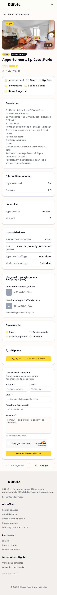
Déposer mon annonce (13, 518)
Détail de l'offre (9, 514)
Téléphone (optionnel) (17, 405)
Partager (44, 465)
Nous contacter (9, 545)
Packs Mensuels (10, 510)
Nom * (33, 385)
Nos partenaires (10, 523)
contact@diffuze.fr (15, 497)
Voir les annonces (11, 549)
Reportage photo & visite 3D (15, 527)
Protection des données (13, 567)
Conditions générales (12, 562)
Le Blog (5, 540)
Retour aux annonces (18, 14)
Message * (11, 415)
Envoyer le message (26, 453)
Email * (9, 395)
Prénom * (10, 385)
